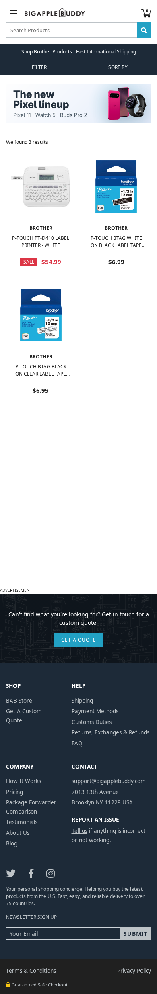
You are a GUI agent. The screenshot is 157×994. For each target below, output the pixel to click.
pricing (14, 792)
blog (11, 843)
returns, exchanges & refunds (110, 732)
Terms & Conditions (31, 970)
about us (17, 833)
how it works (23, 781)
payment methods (95, 711)
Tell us (79, 830)
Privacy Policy (134, 970)
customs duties (92, 722)
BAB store (19, 700)
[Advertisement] (78, 506)
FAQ (77, 743)
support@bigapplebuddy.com (109, 781)
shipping (82, 700)
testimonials (21, 822)
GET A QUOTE (78, 639)
